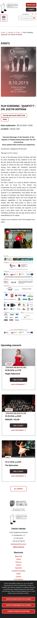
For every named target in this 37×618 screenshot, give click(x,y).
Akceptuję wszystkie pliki (18, 599)
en (36, 14)
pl (32, 14)
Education (18, 568)
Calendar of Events (13, 32)
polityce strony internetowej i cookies (18, 593)
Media (18, 573)
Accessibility (25, 14)
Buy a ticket (20, 380)
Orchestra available (18, 571)
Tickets (32, 10)
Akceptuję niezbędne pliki (18, 605)
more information (18, 384)
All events (19, 489)
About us (18, 562)
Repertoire (32, 5)
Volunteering (18, 579)
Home (3, 32)
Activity (18, 565)
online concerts (18, 547)
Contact (18, 576)
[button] (18, 72)
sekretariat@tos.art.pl (18, 544)
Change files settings (18, 611)
